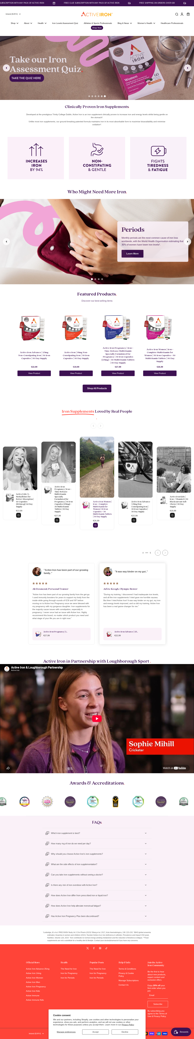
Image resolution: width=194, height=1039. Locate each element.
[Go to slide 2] (92, 96)
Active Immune (32, 995)
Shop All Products (97, 388)
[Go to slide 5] (102, 96)
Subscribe (157, 1004)
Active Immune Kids (35, 1000)
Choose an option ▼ (9, 34)
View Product (34, 373)
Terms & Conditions (127, 969)
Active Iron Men (33, 982)
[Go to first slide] (165, 553)
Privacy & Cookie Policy (126, 974)
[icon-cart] (188, 14)
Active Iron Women (34, 978)
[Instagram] (100, 948)
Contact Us (124, 985)
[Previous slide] (6, 67)
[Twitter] (88, 948)
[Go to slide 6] (105, 96)
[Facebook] (94, 948)
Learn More (132, 253)
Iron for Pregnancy (69, 973)
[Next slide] (187, 67)
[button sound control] (110, 440)
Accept (95, 1032)
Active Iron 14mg (33, 973)
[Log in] (182, 14)
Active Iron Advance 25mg (37, 969)
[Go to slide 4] (98, 96)
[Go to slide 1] (89, 96)
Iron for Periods (68, 978)
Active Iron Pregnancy (36, 986)
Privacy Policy (128, 1025)
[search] (177, 14)
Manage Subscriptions (129, 980)
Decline (125, 1032)
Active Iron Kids (33, 991)
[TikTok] (106, 948)
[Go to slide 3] (95, 96)
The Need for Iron (69, 969)
